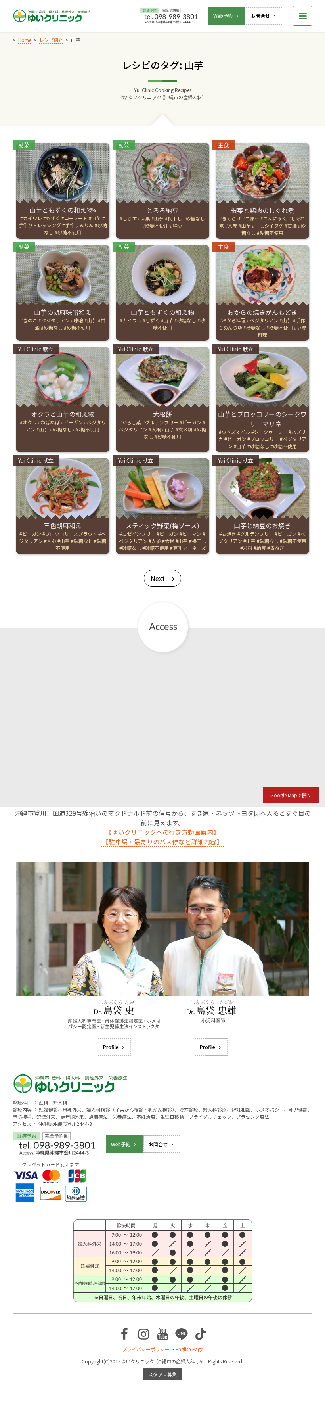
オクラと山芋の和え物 (62, 414)
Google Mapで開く (291, 795)
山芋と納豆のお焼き (262, 525)
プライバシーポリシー (146, 1349)
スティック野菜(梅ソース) (162, 525)
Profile (111, 1046)
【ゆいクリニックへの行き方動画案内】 (162, 832)
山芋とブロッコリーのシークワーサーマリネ (262, 418)
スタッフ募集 (162, 1374)
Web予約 (223, 15)
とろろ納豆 (162, 210)
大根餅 (162, 414)
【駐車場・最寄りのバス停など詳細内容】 (162, 841)
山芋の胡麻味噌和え (62, 312)
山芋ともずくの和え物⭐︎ (62, 210)
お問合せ (260, 15)
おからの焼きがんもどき (262, 312)
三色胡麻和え (63, 525)
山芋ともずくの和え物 (162, 312)
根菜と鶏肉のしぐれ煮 (262, 210)
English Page (189, 1349)
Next (158, 578)
